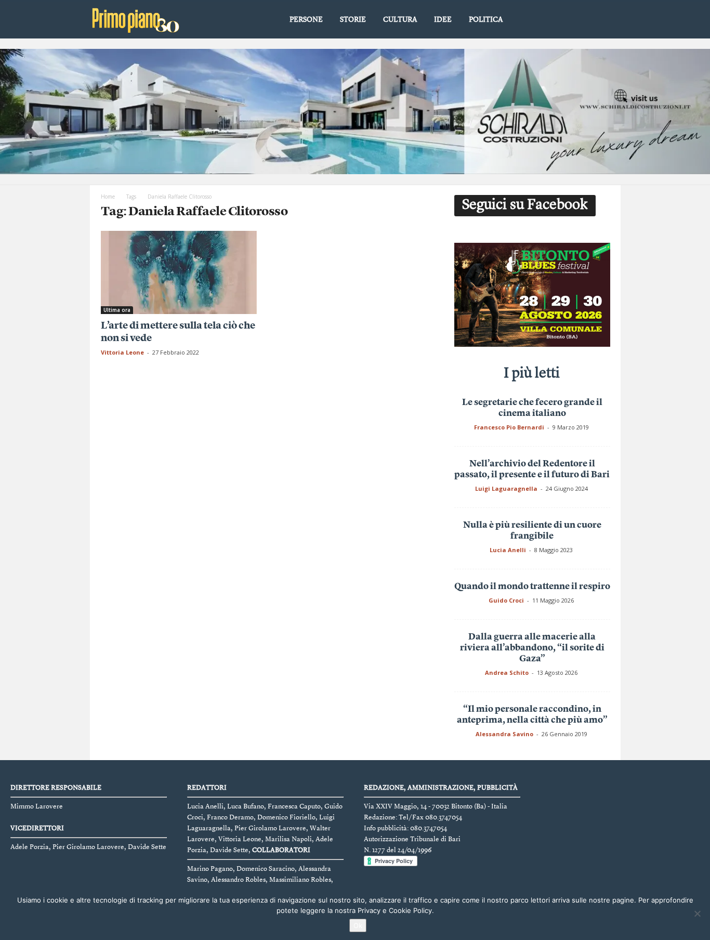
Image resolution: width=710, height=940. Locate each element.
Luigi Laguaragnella (506, 488)
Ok (357, 925)
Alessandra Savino (504, 734)
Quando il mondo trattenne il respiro (532, 586)
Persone (306, 19)
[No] (697, 913)
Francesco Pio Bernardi (509, 427)
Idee (443, 19)
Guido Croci (506, 600)
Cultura (400, 19)
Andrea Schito (507, 672)
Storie (353, 19)
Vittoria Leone (122, 352)
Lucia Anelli (508, 550)
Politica (486, 19)
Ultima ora (116, 310)
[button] (605, 20)
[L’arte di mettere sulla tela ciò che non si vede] (179, 272)
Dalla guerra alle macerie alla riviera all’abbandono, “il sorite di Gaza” (532, 648)
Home (108, 196)
